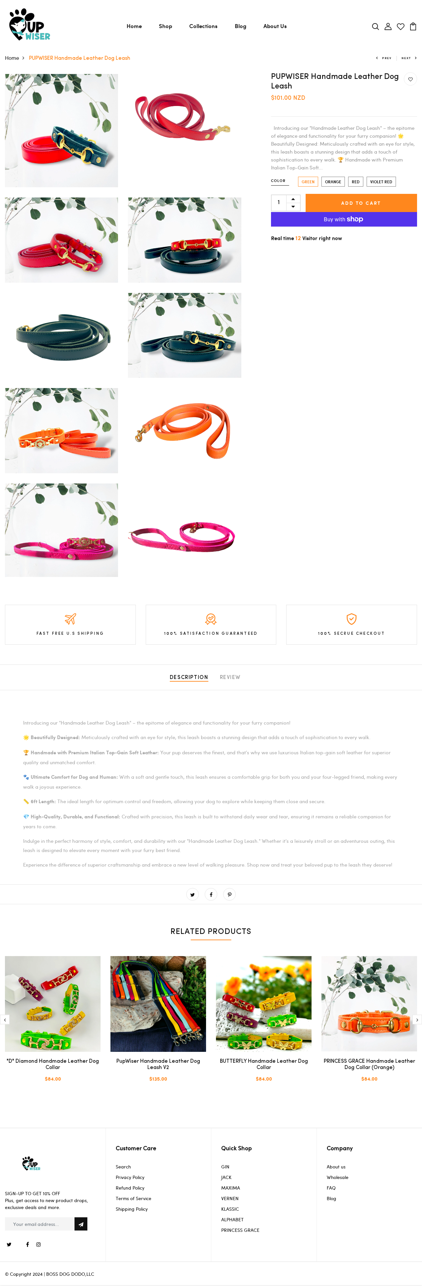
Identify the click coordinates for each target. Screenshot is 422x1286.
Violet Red (381, 182)
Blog (240, 26)
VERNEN (230, 1198)
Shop (165, 26)
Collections (203, 26)
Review (230, 677)
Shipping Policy (132, 1209)
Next (406, 58)
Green (308, 182)
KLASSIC (230, 1209)
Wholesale (337, 1177)
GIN (225, 1166)
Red (356, 182)
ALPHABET (232, 1219)
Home (134, 26)
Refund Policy (130, 1188)
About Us (275, 26)
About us (336, 1166)
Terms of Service (133, 1198)
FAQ (331, 1188)
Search (123, 1166)
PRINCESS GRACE (240, 1230)
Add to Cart (361, 202)
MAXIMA (230, 1188)
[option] (53, 1024)
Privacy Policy (130, 1177)
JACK (226, 1177)
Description (189, 677)
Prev (387, 58)
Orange (333, 182)
